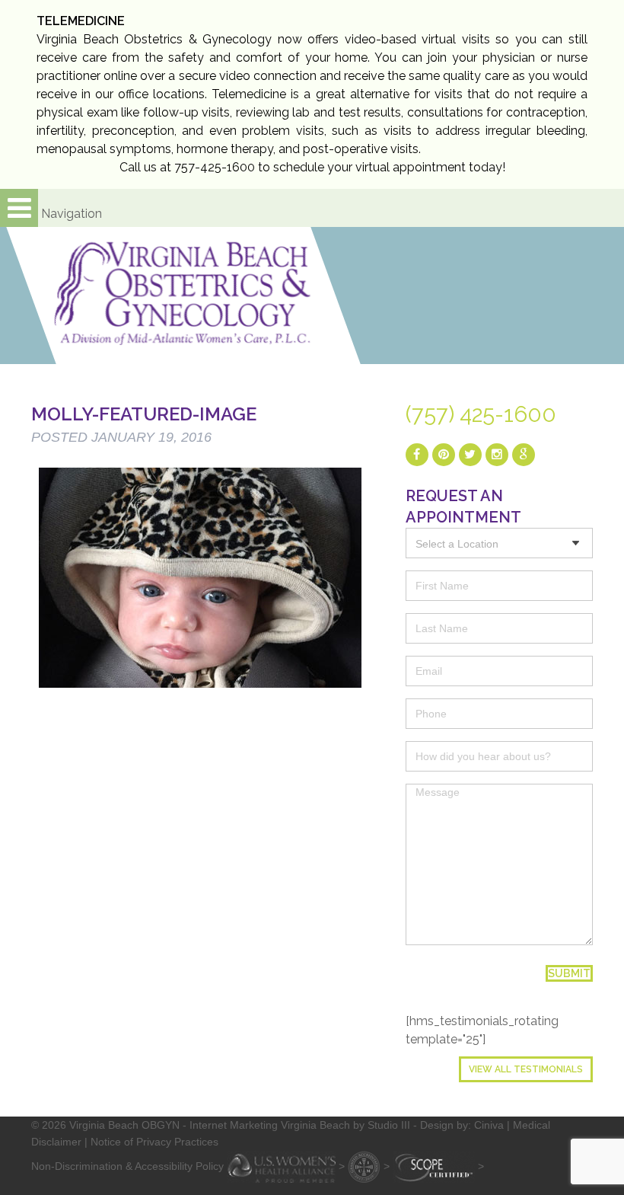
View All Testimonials (526, 1069)
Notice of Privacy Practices (154, 1142)
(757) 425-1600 (481, 414)
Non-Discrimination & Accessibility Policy (127, 1166)
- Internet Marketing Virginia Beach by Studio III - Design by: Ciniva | (348, 1125)
